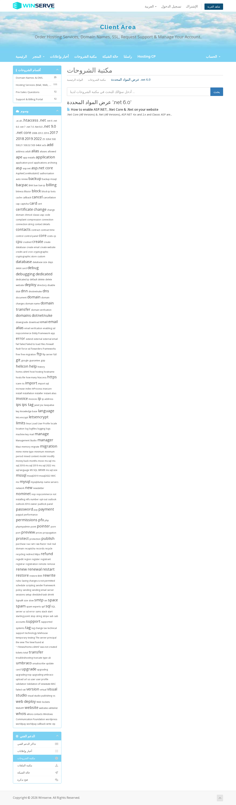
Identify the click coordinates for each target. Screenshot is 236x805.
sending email (39, 590)
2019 (29, 138)
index (28, 388)
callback (27, 197)
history (41, 366)
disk (18, 291)
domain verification (41, 309)
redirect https (33, 554)
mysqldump (37, 482)
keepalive (49, 405)
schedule (20, 585)
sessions (20, 594)
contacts (23, 229)
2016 (46, 133)
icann (18, 383)
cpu (19, 241)
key (17, 411)
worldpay (21, 723)
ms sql (48, 460)
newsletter (38, 488)
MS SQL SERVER (37, 470)
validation (21, 683)
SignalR (19, 600)
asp (19, 167)
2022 (38, 138)
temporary (21, 637)
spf (43, 606)
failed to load (33, 344)
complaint (21, 219)
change (40, 209)
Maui (18, 446)
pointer (43, 526)
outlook (52, 499)
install (19, 393)
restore (22, 575)
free (18, 354)
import (31, 382)
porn (53, 526)
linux (28, 423)
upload (19, 679)
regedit (19, 559)
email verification (33, 328)
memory (26, 446)
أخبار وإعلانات (59, 56)
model (42, 456)
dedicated (44, 273)
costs (50, 236)
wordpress (51, 719)
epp (53, 333)
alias (35, 150)
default (33, 279)
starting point (23, 616)
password (24, 509)
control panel (31, 236)
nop (34, 494)
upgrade (28, 669)
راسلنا (128, 56)
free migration (28, 354)
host (32, 371)
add (50, 144)
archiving (52, 162)
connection (47, 219)
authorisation (47, 173)
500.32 (27, 145)
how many (31, 377)
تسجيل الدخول (171, 6)
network (20, 488)
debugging (25, 273)
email (44, 322)
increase (20, 388)
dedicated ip (22, 279)
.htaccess (30, 120)
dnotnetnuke (35, 291)
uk (49, 657)
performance (31, 514)
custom (41, 256)
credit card (21, 251)
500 (54, 139)
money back (22, 460)
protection (35, 539)
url (25, 679)
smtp (39, 599)
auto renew (22, 179)
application (45, 157)
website (31, 707)
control (19, 236)
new (28, 487)
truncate (38, 657)
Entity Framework (41, 333)
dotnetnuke (42, 315)
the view (20, 642)
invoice (22, 398)
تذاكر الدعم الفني (26, 744)
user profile (42, 679)
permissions (26, 519)
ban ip (42, 185)
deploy (30, 284)
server (50, 590)
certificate (24, 209)
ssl (24, 611)
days (50, 262)
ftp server (48, 354)
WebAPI (20, 708)
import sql (43, 383)
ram (33, 544)
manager (45, 439)
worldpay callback (36, 723)
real (49, 544)
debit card (21, 268)
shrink (51, 594)
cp (54, 236)
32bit (48, 139)
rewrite (49, 575)
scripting (30, 585)
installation (28, 393)
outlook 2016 (23, 504)
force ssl (26, 348)
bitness (19, 191)
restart (48, 569)
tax (45, 628)
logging (41, 428)
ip (39, 398)
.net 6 (49, 120)
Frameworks (49, 348)
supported (46, 621)
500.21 (19, 145)
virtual (43, 689)
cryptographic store (26, 256)
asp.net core (42, 167)
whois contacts (34, 714)
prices (39, 532)
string (39, 616)
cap (18, 203)
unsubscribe (38, 663)
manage (42, 433)
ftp (39, 353)
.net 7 (22, 126)
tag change (37, 628)
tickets (19, 652)
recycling (20, 554)
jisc (42, 405)
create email (33, 247)
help (33, 366)
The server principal (46, 637)
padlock (42, 504)
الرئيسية (21, 56)
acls (44, 145)
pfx (41, 519)
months (33, 460)
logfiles (33, 428)
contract (35, 229)
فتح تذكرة (22, 779)
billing (51, 184)
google (25, 360)
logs (48, 428)
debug (33, 267)
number (34, 499)
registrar (20, 564)
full (55, 354)
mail (32, 434)
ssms (38, 611)
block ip (46, 191)
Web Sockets (43, 702)
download (34, 322)
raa (28, 544)
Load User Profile (41, 423)
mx (17, 482)
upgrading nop (24, 674)
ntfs (28, 499)
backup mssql (49, 179)
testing (31, 637)
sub (51, 616)
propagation (49, 532)
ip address (47, 399)
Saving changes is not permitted (38, 580)
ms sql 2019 (31, 465)
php (47, 520)
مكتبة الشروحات (85, 56)
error (20, 338)
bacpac (22, 184)
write (48, 723)
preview (28, 532)
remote (42, 564)
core (42, 235)
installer (39, 393)
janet (36, 405)
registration (32, 564)
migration (48, 446)
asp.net (27, 168)
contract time (48, 229)
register (36, 559)
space (53, 599)
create (37, 241)
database (24, 261)
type (45, 657)
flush (18, 348)
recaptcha (30, 548)
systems (20, 628)
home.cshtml (22, 371)
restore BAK (36, 575)
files (43, 344)
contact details (42, 224)
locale (54, 423)
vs (54, 695)
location (20, 428)
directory (42, 285)
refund (47, 553)
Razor (43, 544)
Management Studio (26, 440)
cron (30, 251)
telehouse (42, 633)
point (33, 526)
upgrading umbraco (42, 674)
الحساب (212, 56)
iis (23, 383)
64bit (38, 145)
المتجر (37, 56)
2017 (54, 132)
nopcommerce (44, 494)
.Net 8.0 (38, 126)
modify (50, 456)
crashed (27, 242)
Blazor (27, 191)
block (36, 190)
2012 (40, 133)
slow (31, 600)
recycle (48, 548)
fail (17, 344)
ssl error (30, 611)
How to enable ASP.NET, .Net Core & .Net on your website (114, 109)
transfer (36, 652)
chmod (28, 214)
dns (46, 290)
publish (48, 538)
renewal (35, 569)
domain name (32, 303)
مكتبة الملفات (24, 765)
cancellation (49, 197)
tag (28, 627)
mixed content (31, 456)
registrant (46, 559)
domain (34, 296)
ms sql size (51, 470)
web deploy (26, 701)
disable (51, 285)
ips (18, 404)
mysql (25, 481)
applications (40, 162)
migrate (35, 446)
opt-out (43, 499)
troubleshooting (24, 657)
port (18, 532)
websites (43, 708)
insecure (47, 388)
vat (24, 689)
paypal (19, 514)
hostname (49, 371)
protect (22, 538)
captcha (24, 203)
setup (29, 594)
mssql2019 (32, 475)
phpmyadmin (23, 526)
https (52, 376)
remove (51, 564)
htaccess (41, 377)
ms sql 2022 (45, 465)
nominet (23, 493)
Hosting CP (147, 56)
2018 (20, 138)
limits (20, 422)
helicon (22, 366)
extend (29, 339)
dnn (24, 290)
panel (50, 504)
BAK (31, 185)
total (25, 652)
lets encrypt (22, 417)
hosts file (20, 377)
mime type (28, 451)
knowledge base (28, 411)
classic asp (38, 214)
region (27, 559)
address (20, 151)
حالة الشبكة (110, 56)
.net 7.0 (30, 126)
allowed (52, 151)
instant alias (50, 393)
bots (53, 191)
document (21, 297)
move (41, 460)
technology (31, 633)
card (33, 203)
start (50, 611)
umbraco (24, 662)
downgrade (22, 322)
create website (47, 247)
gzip (43, 360)
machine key (22, 434)
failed (23, 344)
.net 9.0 (49, 126)
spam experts (33, 606)
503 (33, 145)
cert (40, 203)
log (26, 428)
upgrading (42, 669)
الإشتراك (192, 6)
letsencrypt (38, 416)
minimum (39, 451)
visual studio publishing (40, 695)
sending (27, 590)
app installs (29, 157)
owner (33, 504)
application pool (24, 162)
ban (36, 185)
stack (44, 611)
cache (19, 197)
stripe (46, 616)
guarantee (34, 360)
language (46, 410)
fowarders (36, 348)
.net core (23, 132)
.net (42, 120)
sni (45, 600)
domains (23, 315)
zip (53, 723)
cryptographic (41, 251)
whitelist (53, 708)
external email (50, 339)
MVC (53, 475)
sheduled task (39, 594)
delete (41, 279)
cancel (37, 196)
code (47, 214)
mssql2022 (45, 475)
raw (37, 544)
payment (46, 509)
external (38, 339)
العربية (150, 6)
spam (21, 606)
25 (43, 139)
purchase (21, 544)
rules (18, 580)
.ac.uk (19, 120)
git (18, 359)
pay (36, 509)
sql (48, 606)
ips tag (28, 404)
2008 (34, 133)
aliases (43, 151)
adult (28, 151)
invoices (33, 399)
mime (19, 451)
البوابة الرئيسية (75, 79)
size (26, 600)
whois (21, 713)
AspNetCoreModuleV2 (27, 173)
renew (21, 569)
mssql (21, 475)
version (32, 689)
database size (40, 262)
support (33, 621)
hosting (39, 371)
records (40, 548)
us (29, 679)
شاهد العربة (213, 6)
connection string (25, 224)
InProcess (37, 388)
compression (34, 219)
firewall (50, 344)
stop (33, 616)
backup (34, 178)
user (33, 679)
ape (19, 157)
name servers (51, 482)
